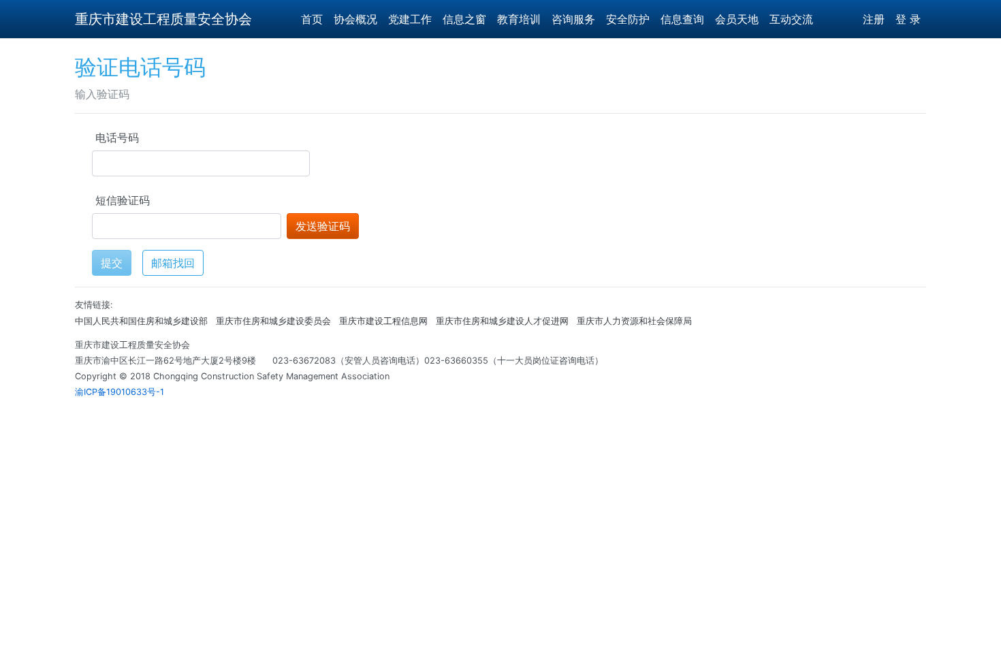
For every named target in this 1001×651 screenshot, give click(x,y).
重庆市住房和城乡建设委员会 (273, 321)
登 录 (908, 19)
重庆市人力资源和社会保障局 (634, 321)
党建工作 (410, 19)
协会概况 (355, 19)
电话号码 (117, 137)
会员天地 (737, 19)
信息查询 (682, 19)
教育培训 (519, 19)
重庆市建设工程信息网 (383, 321)
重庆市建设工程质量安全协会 (163, 19)
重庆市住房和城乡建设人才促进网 (502, 321)
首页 (312, 19)
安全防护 (628, 19)
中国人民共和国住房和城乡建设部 (141, 321)
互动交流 (791, 19)
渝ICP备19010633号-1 (119, 392)
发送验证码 (323, 226)
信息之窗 (464, 19)
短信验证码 (122, 200)
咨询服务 (573, 19)
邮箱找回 (173, 263)
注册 (874, 19)
